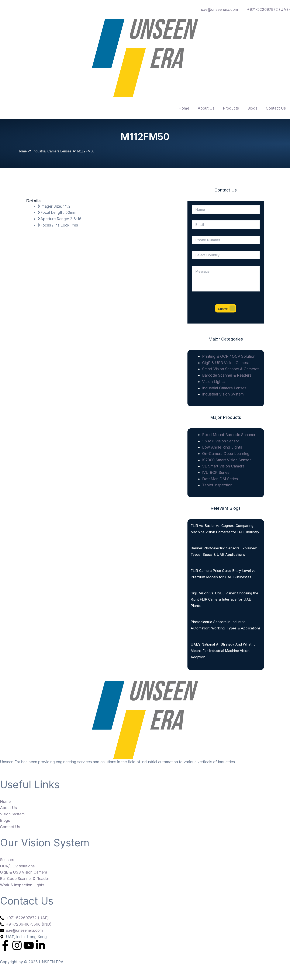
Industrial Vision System (223, 394)
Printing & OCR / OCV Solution (228, 356)
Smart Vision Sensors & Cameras (230, 369)
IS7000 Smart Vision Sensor (226, 460)
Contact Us (276, 108)
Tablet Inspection (217, 485)
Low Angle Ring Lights (222, 447)
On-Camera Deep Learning (225, 453)
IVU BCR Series (215, 472)
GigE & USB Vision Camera (225, 362)
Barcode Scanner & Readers (226, 375)
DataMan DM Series (220, 479)
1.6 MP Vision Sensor (220, 441)
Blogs (252, 108)
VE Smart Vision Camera (223, 466)
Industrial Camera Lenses (52, 151)
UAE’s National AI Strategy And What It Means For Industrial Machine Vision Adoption (223, 650)
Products (231, 108)
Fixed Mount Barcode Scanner (228, 434)
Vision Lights (213, 381)
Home (184, 108)
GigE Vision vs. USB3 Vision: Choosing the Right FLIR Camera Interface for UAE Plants (224, 599)
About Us (206, 108)
